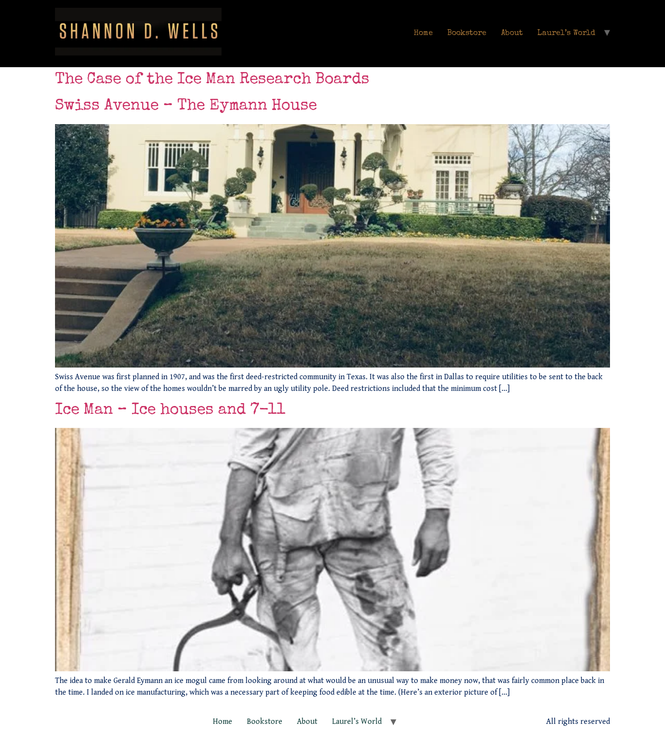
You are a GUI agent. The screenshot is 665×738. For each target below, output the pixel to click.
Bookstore (466, 33)
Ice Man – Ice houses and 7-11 (170, 411)
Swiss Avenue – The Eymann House (186, 106)
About (512, 33)
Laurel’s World (566, 33)
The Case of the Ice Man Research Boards (212, 80)
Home (423, 33)
